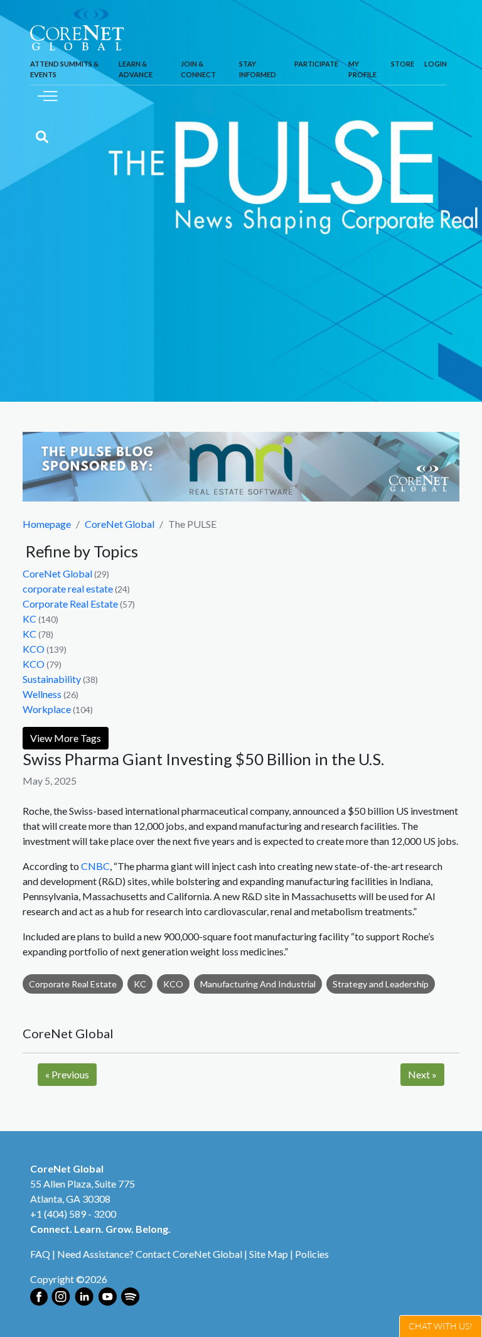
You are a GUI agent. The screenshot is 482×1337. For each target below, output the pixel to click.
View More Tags (65, 738)
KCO (34, 649)
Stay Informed (257, 69)
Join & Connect (198, 69)
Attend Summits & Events (64, 69)
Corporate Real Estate (70, 603)
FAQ (40, 1254)
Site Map (268, 1254)
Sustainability (52, 679)
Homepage (47, 524)
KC (29, 619)
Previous (67, 1074)
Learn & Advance (136, 69)
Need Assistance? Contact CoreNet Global (149, 1254)
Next (422, 1074)
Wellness (42, 694)
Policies (312, 1254)
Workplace (47, 709)
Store (402, 64)
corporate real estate (68, 588)
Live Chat (440, 1326)
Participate (316, 64)
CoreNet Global (119, 524)
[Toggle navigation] (47, 94)
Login (435, 64)
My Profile (362, 69)
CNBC (95, 866)
